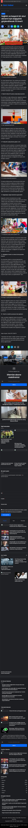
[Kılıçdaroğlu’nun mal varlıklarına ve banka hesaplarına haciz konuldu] (5, 543)
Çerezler (18, 824)
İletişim (7, 824)
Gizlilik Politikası (13, 824)
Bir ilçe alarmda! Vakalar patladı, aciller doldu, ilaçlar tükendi (20, 464)
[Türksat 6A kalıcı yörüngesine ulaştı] (4, 712)
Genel (3, 782)
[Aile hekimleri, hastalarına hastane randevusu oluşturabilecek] (5, 549)
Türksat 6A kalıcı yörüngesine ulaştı (17, 711)
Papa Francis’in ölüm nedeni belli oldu (20, 580)
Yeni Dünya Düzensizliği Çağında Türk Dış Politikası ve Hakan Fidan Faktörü (21, 561)
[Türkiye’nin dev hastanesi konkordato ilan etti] (7, 455)
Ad (2, 493)
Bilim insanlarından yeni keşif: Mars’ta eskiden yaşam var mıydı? (17, 717)
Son (14, 520)
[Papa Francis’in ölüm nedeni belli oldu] (21, 575)
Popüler (5, 520)
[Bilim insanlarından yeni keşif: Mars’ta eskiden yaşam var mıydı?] (4, 718)
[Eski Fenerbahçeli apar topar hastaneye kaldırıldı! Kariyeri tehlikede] (7, 434)
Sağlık (3, 786)
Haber (8, 10)
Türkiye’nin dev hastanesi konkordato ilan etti (7, 464)
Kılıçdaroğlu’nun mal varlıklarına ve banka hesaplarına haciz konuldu (18, 542)
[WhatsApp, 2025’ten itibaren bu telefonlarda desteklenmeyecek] (4, 730)
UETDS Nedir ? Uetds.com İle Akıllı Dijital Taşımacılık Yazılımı (7, 568)
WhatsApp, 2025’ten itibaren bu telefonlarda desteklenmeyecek (16, 729)
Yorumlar (23, 520)
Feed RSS (18, 817)
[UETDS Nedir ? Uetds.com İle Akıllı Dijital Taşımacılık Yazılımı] (7, 561)
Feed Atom (23, 817)
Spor (3, 788)
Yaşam (3, 792)
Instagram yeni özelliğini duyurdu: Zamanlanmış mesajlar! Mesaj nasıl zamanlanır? (17, 724)
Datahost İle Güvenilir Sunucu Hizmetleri (6, 672)
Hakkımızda (3, 824)
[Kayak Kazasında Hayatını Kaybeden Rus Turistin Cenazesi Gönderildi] (5, 538)
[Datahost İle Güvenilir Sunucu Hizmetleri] (7, 621)
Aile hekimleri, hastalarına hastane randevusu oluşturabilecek (18, 548)
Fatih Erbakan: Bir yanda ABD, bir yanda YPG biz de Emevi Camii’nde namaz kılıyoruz (18, 532)
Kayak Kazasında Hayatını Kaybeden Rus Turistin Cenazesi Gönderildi (17, 538)
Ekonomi (3, 780)
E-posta (3, 498)
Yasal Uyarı (16, 826)
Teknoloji (3, 790)
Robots (14, 817)
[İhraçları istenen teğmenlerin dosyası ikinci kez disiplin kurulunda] (5, 526)
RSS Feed (10, 817)
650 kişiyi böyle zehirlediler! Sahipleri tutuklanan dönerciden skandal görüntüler (20, 445)
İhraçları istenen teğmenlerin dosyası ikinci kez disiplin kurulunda (18, 525)
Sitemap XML (4, 817)
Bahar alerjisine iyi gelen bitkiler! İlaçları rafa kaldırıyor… (12, 360)
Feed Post (14, 819)
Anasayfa (4, 10)
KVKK (22, 824)
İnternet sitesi (4, 504)
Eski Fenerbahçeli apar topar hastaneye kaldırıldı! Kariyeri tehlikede (6, 441)
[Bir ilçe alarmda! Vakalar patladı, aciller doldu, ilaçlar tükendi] (21, 455)
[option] (14, 358)
